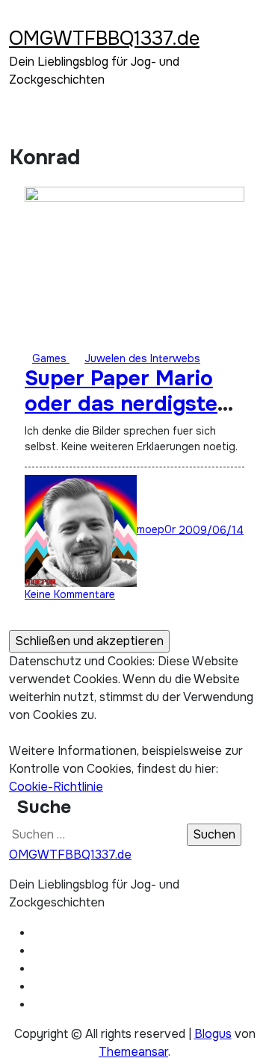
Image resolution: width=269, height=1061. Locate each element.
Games (50, 358)
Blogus (213, 1034)
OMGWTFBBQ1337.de (104, 38)
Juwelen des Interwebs (142, 358)
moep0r (158, 529)
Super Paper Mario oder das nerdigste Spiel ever (121, 403)
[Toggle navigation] (18, 18)
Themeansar (133, 1052)
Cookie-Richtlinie (56, 786)
